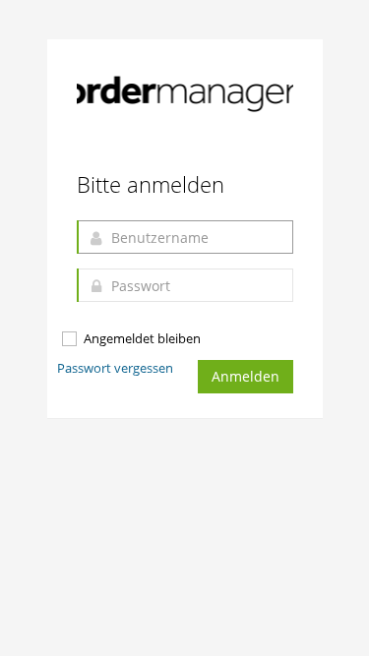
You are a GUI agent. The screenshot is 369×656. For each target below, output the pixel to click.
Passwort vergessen (115, 368)
